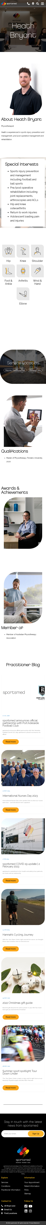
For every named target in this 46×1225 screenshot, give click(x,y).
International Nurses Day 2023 (20, 795)
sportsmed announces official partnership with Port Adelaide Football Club (21, 723)
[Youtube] (30, 1206)
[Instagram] (30, 1211)
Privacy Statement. (34, 1223)
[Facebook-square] (25, 1206)
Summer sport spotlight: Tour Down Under (20, 1072)
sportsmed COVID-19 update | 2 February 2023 (21, 865)
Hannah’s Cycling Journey (18, 934)
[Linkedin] (25, 1211)
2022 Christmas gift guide (18, 1002)
